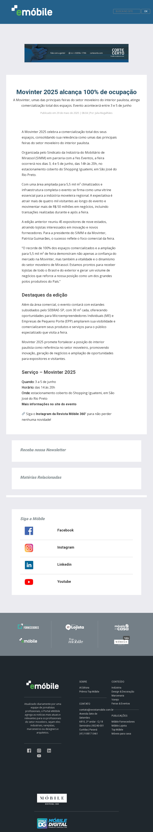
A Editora (84, 687)
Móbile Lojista (119, 725)
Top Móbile (117, 729)
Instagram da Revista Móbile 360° (61, 414)
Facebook (65, 530)
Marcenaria (118, 695)
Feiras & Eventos (121, 703)
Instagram (65, 547)
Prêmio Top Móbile (89, 691)
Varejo (115, 699)
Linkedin (64, 564)
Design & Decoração (123, 691)
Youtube (64, 581)
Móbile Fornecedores (123, 721)
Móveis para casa (121, 733)
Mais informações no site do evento (49, 404)
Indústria (116, 687)
